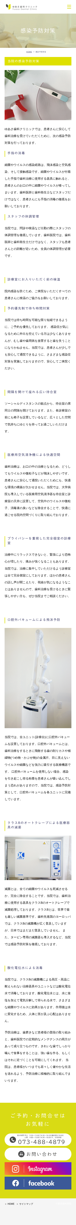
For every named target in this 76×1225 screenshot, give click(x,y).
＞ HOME (9, 1204)
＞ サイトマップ (24, 1204)
